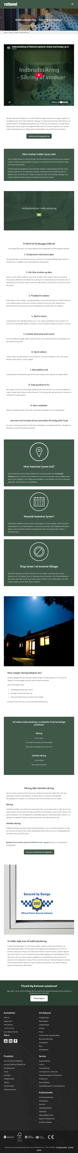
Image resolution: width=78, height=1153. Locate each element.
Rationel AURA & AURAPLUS (13, 1061)
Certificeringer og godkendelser (49, 1035)
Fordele (16, 32)
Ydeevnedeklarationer (46, 1115)
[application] (39, 210)
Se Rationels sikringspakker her (39, 136)
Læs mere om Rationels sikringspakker (39, 852)
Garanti (41, 1064)
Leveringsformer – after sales (48, 1072)
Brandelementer (9, 1068)
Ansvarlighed (43, 1042)
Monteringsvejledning (46, 1097)
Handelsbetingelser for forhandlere (50, 1075)
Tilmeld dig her (39, 998)
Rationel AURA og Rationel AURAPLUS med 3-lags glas (31, 842)
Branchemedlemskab (46, 1039)
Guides (11, 32)
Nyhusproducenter (10, 1089)
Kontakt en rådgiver (45, 1122)
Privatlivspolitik (61, 1147)
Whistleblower (43, 1050)
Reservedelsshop (44, 1082)
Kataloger (7, 1075)
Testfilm (6, 1082)
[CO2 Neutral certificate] (9, 1141)
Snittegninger (43, 1101)
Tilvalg (6, 1072)
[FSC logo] (19, 1141)
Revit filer (42, 1104)
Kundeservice (43, 1079)
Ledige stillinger (44, 1025)
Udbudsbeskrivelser (45, 1108)
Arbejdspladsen (44, 1017)
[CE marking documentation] (51, 1141)
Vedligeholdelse (9, 1079)
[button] (39, 214)
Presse (41, 1032)
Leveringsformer (44, 1068)
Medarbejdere (43, 1021)
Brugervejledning (44, 1061)
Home (5, 32)
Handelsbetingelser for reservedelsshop (52, 1086)
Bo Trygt (64, 420)
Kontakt (41, 1028)
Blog (40, 1046)
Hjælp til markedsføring (46, 1119)
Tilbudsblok (42, 1111)
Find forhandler (9, 1086)
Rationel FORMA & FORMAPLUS (14, 1064)
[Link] (11, 4)
